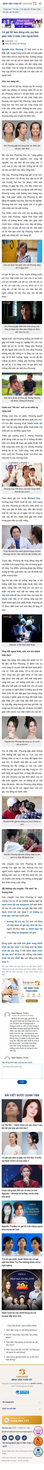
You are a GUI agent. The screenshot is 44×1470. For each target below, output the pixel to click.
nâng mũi (34, 591)
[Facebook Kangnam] (4, 1437)
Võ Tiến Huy (21, 44)
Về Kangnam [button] (8, 1402)
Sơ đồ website (23, 1461)
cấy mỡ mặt (8, 595)
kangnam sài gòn (28, 932)
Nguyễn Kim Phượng (12, 49)
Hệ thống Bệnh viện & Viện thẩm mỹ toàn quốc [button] (20, 1444)
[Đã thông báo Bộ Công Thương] (22, 1394)
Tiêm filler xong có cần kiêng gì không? (21, 1330)
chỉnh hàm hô (35, 929)
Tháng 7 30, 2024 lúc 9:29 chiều (22, 1015)
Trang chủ (7, 9)
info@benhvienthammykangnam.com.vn (23, 1432)
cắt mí (24, 591)
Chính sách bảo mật (9, 1458)
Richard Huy (34, 498)
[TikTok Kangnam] (24, 1437)
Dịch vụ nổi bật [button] (9, 1408)
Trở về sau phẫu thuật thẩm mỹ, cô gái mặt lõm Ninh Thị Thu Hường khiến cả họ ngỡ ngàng (21, 1262)
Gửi (22, 1082)
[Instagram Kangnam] (17, 1437)
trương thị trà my (15, 921)
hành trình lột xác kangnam (15, 904)
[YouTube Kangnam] (11, 1437)
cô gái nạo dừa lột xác (31, 925)
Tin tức (16, 9)
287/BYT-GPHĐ (36, 1383)
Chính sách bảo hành (25, 1458)
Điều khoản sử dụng (9, 1461)
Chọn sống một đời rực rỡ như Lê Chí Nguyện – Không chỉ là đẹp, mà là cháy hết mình (20, 1193)
